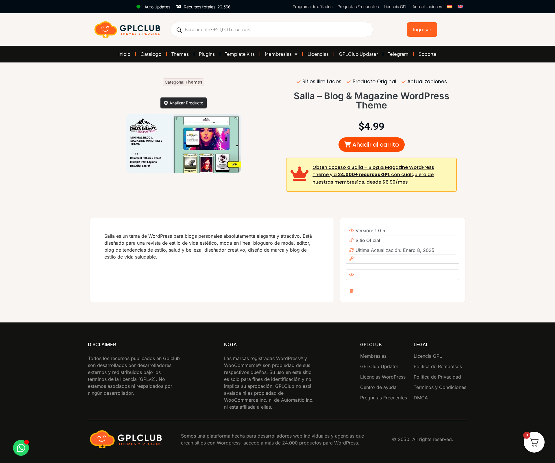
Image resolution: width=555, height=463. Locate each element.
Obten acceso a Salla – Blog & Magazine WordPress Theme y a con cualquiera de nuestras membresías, (373, 174)
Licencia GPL (395, 6)
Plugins (207, 54)
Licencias (318, 54)
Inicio (124, 54)
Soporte (427, 54)
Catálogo (150, 54)
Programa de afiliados (312, 6)
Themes (180, 54)
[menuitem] (450, 6)
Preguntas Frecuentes (358, 6)
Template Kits (240, 54)
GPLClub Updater (358, 54)
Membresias (278, 54)
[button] (371, 144)
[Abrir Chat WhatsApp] (21, 448)
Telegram (398, 54)
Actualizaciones (427, 6)
